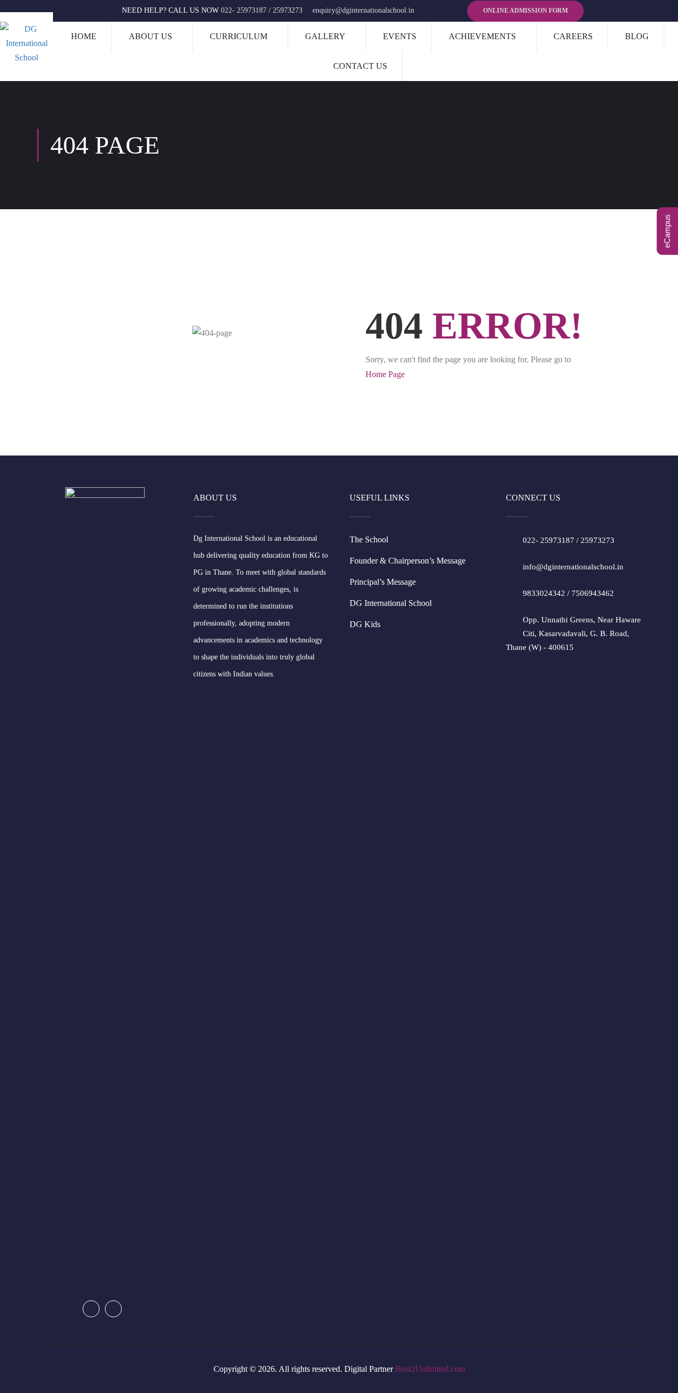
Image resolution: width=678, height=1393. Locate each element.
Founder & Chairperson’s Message (408, 560)
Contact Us (360, 65)
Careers (573, 36)
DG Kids (365, 624)
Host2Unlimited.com (430, 1368)
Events (399, 36)
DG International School (391, 603)
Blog (637, 36)
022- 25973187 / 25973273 (261, 10)
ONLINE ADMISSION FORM (525, 10)
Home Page (385, 374)
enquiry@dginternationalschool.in (363, 10)
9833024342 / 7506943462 (568, 593)
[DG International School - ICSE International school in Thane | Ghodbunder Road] (26, 43)
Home (83, 36)
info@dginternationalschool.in (573, 566)
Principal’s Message (383, 581)
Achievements (482, 36)
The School (369, 539)
